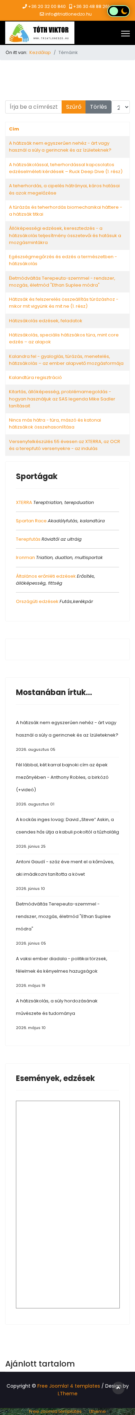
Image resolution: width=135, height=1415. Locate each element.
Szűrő (73, 107)
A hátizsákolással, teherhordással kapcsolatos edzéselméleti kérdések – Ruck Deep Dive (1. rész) (66, 168)
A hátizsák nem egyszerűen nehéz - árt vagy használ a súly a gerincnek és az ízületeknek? (60, 146)
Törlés (98, 107)
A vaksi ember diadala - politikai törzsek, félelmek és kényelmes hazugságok (61, 971)
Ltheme (97, 1411)
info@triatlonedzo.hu (68, 14)
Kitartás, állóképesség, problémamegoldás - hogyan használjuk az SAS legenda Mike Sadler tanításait (62, 398)
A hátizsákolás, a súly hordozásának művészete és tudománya (57, 1014)
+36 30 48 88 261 (91, 6)
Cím (14, 129)
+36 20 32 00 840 (47, 6)
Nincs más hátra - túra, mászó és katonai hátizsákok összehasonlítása (55, 423)
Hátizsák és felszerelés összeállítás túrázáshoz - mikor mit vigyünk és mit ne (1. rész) (63, 302)
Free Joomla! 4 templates (68, 1385)
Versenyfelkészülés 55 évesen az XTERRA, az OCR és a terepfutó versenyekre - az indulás (64, 445)
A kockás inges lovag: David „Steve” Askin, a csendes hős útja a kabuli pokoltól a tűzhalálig (67, 832)
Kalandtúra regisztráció (35, 377)
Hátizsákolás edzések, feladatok (45, 320)
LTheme (68, 1393)
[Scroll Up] (118, 1388)
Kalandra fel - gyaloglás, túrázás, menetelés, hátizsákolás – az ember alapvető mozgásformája (66, 360)
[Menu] (125, 33)
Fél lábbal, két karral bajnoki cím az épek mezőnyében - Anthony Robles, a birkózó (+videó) (62, 784)
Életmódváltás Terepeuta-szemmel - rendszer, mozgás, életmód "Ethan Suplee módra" (62, 281)
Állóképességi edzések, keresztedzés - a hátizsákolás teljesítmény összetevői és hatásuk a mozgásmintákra (65, 235)
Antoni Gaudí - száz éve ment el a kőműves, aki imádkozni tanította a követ (65, 874)
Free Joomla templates (55, 1411)
